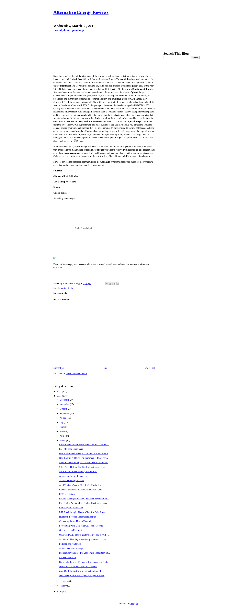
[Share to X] (112, 283)
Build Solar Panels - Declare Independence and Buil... (84, 562)
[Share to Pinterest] (117, 283)
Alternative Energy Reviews (81, 12)
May (62, 431)
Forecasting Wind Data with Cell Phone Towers (81, 525)
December (65, 400)
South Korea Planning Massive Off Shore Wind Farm (83, 462)
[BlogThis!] (109, 283)
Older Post (150, 368)
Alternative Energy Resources (73, 476)
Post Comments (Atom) (76, 373)
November (65, 404)
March (63, 440)
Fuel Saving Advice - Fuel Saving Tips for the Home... (84, 503)
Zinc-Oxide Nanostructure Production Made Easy (82, 571)
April (62, 436)
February (64, 581)
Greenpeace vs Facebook (70, 530)
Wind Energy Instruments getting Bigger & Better (81, 575)
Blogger (134, 603)
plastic (63, 288)
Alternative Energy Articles (71, 480)
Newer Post (58, 368)
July (62, 422)
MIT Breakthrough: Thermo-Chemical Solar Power (82, 512)
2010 (59, 591)
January (63, 585)
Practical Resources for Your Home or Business (80, 489)
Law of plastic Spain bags (68, 30)
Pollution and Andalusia (70, 544)
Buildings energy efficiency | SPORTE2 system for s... (84, 498)
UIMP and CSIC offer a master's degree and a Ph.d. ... (84, 535)
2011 (59, 396)
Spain (70, 288)
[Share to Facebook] (115, 283)
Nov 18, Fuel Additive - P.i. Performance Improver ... (83, 458)
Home (104, 368)
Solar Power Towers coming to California (78, 471)
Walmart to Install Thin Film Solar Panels (78, 566)
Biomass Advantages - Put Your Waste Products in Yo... (84, 553)
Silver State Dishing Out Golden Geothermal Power (83, 467)
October (64, 409)
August (63, 418)
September (65, 413)
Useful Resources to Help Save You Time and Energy (83, 453)
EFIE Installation (67, 494)
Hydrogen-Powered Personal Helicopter (77, 516)
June (62, 427)
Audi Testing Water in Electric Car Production (80, 485)
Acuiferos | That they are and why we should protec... (83, 539)
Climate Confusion (67, 557)
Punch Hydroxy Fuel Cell (71, 507)
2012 (59, 391)
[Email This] (106, 283)
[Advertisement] (78, 53)
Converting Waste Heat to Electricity (76, 521)
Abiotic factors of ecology (71, 548)
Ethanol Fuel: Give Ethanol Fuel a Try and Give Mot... (84, 444)
